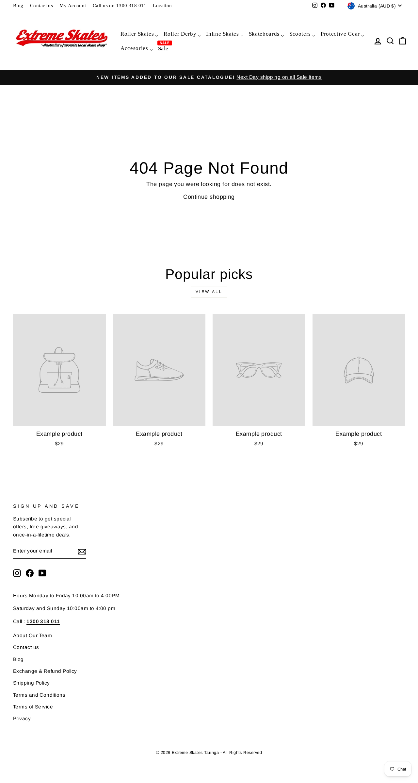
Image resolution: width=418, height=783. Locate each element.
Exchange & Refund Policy (45, 671)
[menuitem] (139, 33)
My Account (72, 5)
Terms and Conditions (39, 695)
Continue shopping (209, 197)
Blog (18, 5)
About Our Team (32, 635)
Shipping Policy (31, 683)
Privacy (22, 718)
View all (209, 291)
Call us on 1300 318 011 (119, 5)
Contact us (41, 5)
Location (162, 5)
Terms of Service (33, 706)
